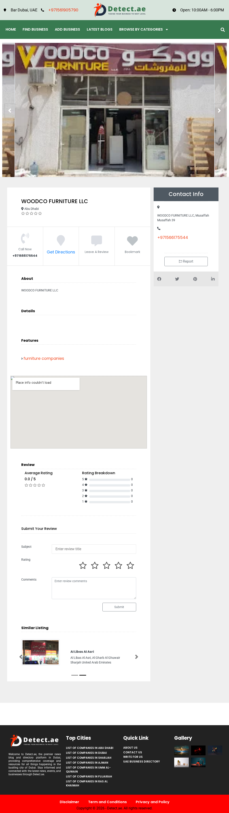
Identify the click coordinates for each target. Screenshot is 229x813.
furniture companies (43, 358)
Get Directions (61, 252)
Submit (119, 607)
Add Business (67, 29)
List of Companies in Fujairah (89, 776)
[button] (223, 30)
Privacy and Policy (153, 802)
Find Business (35, 29)
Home (11, 29)
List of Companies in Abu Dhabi (89, 748)
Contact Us (132, 752)
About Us (130, 748)
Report (187, 261)
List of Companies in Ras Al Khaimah (87, 783)
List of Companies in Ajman (87, 763)
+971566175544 (172, 237)
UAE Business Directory (141, 761)
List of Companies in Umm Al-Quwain (88, 769)
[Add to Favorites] (132, 243)
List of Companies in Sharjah (88, 758)
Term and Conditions (107, 802)
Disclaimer (69, 802)
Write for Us (133, 757)
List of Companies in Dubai (86, 753)
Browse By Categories (141, 29)
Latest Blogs (99, 29)
